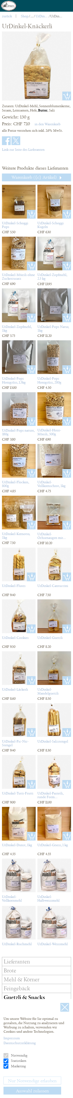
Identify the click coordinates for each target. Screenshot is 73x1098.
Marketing (18, 1066)
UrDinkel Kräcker (42, 16)
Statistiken (18, 1061)
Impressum (12, 1038)
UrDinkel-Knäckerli (56, 16)
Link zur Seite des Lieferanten (23, 149)
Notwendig (18, 1055)
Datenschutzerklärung (20, 1043)
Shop (24, 16)
